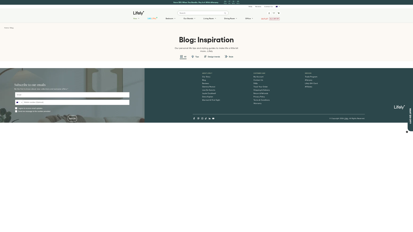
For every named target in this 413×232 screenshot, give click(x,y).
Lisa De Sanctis (208, 90)
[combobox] (19, 102)
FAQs (250, 6)
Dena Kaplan (207, 97)
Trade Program (311, 77)
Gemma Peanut (208, 87)
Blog (204, 80)
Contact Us (268, 6)
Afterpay (308, 80)
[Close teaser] (407, 132)
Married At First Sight (211, 100)
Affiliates (308, 87)
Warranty (257, 103)
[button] (278, 13)
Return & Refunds (261, 93)
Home (6, 28)
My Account (259, 77)
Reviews (258, 6)
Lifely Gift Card (311, 83)
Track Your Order (261, 87)
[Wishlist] (273, 13)
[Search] (225, 13)
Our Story (206, 77)
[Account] (269, 13)
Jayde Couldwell (209, 93)
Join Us (72, 118)
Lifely (346, 118)
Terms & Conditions (262, 100)
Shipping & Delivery (262, 90)
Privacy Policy (259, 97)
